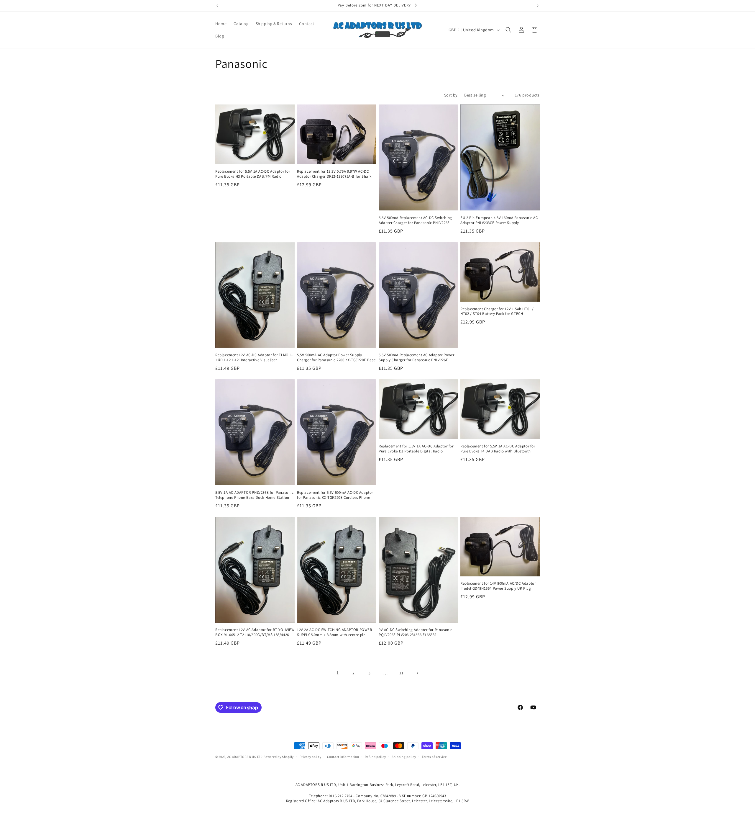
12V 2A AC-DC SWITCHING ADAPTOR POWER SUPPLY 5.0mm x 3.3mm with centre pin (334, 632)
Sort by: (451, 95)
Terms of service (434, 757)
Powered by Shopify (278, 757)
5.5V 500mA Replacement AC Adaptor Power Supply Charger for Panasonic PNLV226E (416, 357)
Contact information (343, 757)
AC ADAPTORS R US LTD (245, 757)
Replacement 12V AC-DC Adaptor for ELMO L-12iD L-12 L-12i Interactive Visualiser (254, 357)
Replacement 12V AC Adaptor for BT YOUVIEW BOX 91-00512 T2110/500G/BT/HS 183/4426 (255, 632)
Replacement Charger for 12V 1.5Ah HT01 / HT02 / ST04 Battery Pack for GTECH (497, 311)
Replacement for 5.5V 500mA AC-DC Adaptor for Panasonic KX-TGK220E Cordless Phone (335, 495)
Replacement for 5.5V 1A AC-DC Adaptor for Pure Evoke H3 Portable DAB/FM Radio (252, 174)
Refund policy (375, 757)
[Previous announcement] (217, 5)
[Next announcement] (537, 5)
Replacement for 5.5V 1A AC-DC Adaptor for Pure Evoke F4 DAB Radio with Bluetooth (497, 449)
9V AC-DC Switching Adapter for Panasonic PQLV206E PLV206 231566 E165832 (415, 632)
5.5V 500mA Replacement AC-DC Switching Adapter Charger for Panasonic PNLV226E (415, 220)
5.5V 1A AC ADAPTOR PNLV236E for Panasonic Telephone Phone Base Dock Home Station (254, 495)
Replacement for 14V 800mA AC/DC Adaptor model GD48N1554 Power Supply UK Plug (498, 586)
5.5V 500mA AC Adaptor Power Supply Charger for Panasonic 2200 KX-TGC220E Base (336, 357)
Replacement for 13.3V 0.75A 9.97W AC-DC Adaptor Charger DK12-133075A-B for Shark (334, 174)
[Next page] (417, 672)
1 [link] (338, 673)
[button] (508, 29)
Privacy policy (310, 757)
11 (401, 673)
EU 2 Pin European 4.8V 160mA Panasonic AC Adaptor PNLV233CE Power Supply (499, 220)
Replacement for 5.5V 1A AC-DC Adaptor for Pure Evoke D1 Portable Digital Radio (416, 449)
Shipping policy (404, 757)
